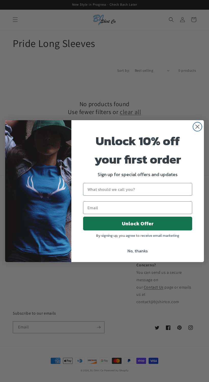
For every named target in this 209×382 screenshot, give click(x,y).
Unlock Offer (138, 223)
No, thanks (137, 251)
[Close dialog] (197, 126)
